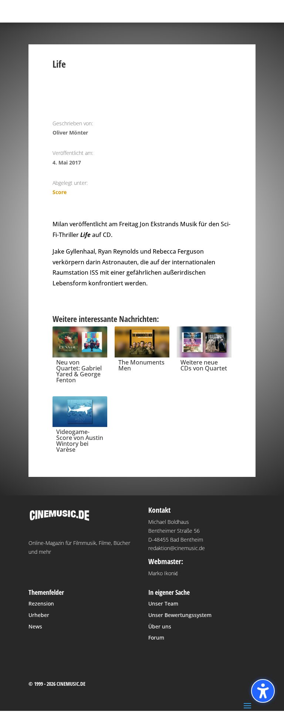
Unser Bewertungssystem (180, 614)
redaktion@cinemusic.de (176, 548)
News (35, 626)
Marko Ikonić (163, 573)
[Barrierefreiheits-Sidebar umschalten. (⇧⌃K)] (263, 691)
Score (60, 192)
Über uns (159, 626)
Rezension (41, 603)
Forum (156, 637)
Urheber (38, 614)
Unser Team (163, 603)
